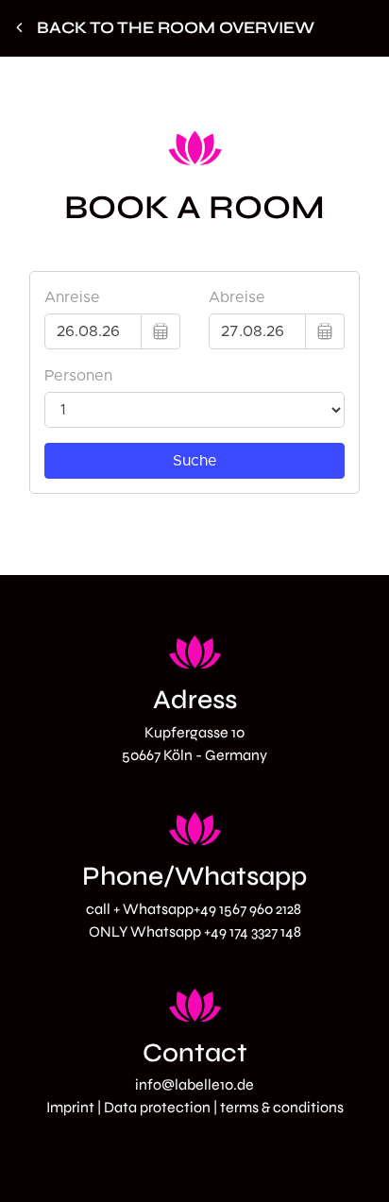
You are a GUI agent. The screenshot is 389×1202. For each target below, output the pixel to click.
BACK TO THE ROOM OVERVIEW (175, 28)
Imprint (70, 1107)
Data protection (157, 1107)
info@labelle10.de (194, 1084)
